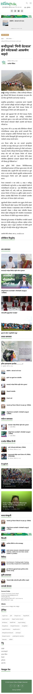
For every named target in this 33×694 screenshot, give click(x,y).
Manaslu (4, 639)
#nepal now (17, 615)
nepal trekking (21, 622)
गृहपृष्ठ (2, 38)
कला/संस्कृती (4, 651)
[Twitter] (15, 11)
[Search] (27, 3)
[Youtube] (18, 11)
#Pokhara (4, 622)
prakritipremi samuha (18, 636)
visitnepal (18, 632)
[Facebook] (12, 11)
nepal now (5, 615)
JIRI (11, 615)
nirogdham (25, 626)
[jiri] (16, 16)
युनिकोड (3, 660)
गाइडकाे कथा (12, 622)
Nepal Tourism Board (17, 619)
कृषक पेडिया (4, 654)
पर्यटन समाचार (9, 38)
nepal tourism (5, 619)
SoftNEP (18, 690)
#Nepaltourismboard (7, 632)
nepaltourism (16, 629)
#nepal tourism (6, 636)
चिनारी (2, 657)
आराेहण (10, 639)
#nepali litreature (14, 626)
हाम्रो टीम (3, 663)
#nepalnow (5, 626)
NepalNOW (26, 615)
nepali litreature (6, 629)
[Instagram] (22, 11)
